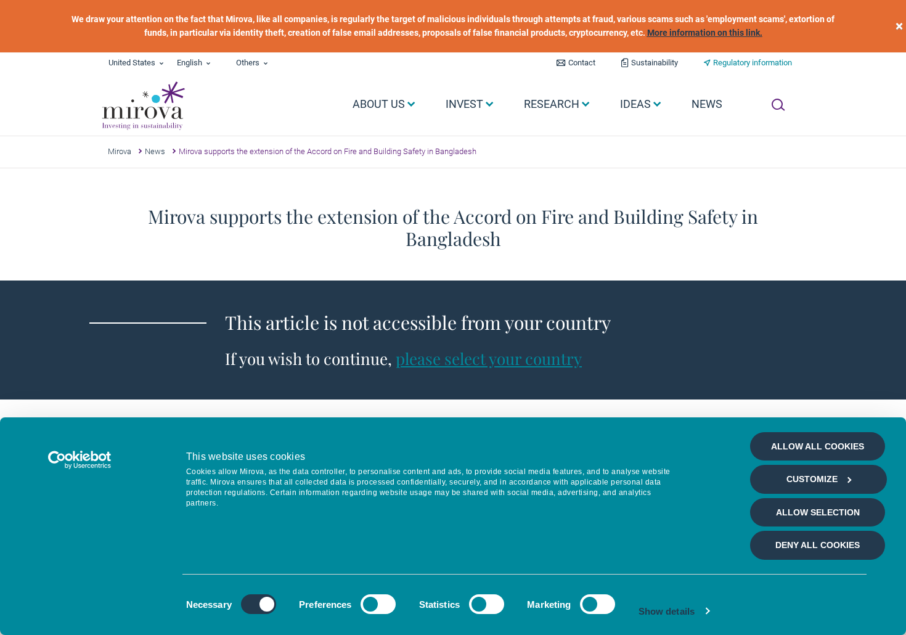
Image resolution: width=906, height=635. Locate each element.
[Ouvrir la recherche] (778, 104)
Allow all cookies (817, 446)
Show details (667, 611)
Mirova (119, 151)
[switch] (378, 604)
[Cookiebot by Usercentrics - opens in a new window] (80, 460)
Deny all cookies (817, 545)
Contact (581, 62)
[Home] (143, 106)
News (155, 151)
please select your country (489, 358)
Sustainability (654, 62)
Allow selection (818, 512)
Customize (812, 479)
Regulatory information (752, 62)
